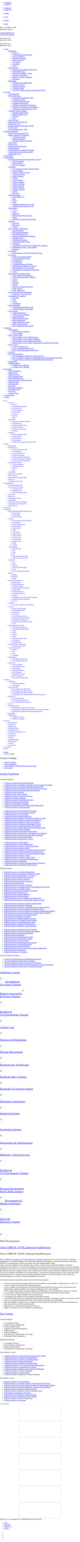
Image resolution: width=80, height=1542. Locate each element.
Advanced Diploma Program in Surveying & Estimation (22, 963)
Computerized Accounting (17, 296)
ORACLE (15, 223)
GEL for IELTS (17, 163)
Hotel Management (18, 320)
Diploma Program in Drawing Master (16, 896)
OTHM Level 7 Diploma (20, 367)
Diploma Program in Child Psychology (17, 879)
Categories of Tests (18, 99)
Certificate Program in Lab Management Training (20, 811)
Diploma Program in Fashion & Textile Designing (20, 915)
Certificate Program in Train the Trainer (17, 855)
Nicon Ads (11, 391)
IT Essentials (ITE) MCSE (21, 258)
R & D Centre (13, 128)
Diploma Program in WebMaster (15, 950)
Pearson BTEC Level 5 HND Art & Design (26, 341)
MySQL (15, 227)
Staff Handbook (13, 148)
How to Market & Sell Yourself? (23, 326)
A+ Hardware (17, 262)
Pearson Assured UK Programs (18, 135)
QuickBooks (16, 303)
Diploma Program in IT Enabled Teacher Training (20, 920)
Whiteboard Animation (20, 240)
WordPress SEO (17, 238)
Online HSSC (13, 361)
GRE (14, 202)
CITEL (14, 272)
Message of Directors (19, 58)
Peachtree (15, 298)
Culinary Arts (7, 1027)
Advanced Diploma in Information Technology (19, 961)
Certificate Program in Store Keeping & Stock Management (23, 852)
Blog (5, 1523)
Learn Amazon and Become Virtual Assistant (27, 253)
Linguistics (12, 167)
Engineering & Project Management (20, 292)
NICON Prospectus (14, 371)
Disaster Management (11, 1051)
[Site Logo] (7, 33)
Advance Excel (17, 260)
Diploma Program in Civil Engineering (17, 1381)
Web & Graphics (18, 230)
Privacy (6, 1528)
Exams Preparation (14, 195)
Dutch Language (18, 176)
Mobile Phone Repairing (20, 318)
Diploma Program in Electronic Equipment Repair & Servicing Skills (26, 907)
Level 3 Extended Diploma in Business (25, 350)
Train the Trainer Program (20, 101)
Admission (7, 2)
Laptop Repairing (18, 316)
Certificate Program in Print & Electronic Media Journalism (23, 835)
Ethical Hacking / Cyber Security (23, 268)
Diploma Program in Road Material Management (20, 943)
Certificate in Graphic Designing (15, 798)
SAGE (14, 302)
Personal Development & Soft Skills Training (12, 1190)
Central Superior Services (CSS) (23, 206)
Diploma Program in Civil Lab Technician (18, 885)
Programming (12, 208)
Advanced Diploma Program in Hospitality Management (22, 959)
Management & (8, 1142)
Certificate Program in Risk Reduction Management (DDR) (23, 787)
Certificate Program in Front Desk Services (18, 796)
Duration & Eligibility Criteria (22, 73)
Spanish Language (18, 189)
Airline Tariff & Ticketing (20, 315)
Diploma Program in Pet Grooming (15, 952)
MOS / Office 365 (18, 290)
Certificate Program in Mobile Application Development (22, 820)
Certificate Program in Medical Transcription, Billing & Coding (25, 818)
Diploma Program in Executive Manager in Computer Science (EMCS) (27, 913)
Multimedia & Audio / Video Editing (24, 247)
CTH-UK (11, 352)
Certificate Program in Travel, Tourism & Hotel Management (24, 1365)
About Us (15, 53)
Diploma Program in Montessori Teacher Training (20, 929)
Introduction (12, 51)
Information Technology (13, 1101)
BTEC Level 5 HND (15, 335)
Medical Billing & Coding (21, 322)
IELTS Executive (18, 161)
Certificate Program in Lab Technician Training (19, 813)
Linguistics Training (10, 1129)
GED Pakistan (13, 330)
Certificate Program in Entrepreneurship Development (22, 790)
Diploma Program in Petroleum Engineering (18, 933)
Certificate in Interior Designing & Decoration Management (23, 805)
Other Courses (13, 311)
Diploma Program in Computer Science (17, 889)
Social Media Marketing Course (22, 307)
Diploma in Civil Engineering (14, 883)
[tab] (10, 762)
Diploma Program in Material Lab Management (19, 924)
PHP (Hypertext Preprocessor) (22, 215)
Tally (14, 300)
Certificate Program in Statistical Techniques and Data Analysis (25, 850)
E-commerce (12, 251)
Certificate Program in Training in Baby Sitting (19, 857)
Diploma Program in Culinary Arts (15, 892)
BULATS (15, 193)
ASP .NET (16, 214)
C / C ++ (15, 210)
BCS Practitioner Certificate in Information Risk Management (32, 360)
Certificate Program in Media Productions (17, 816)
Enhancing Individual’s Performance (24, 105)
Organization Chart (18, 71)
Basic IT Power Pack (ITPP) (21, 257)
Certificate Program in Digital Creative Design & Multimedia (24, 1369)
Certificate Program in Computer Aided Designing (20, 1358)
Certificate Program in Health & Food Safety (19, 800)
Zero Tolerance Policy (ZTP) (17, 129)
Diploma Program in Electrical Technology (18, 905)
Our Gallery (16, 62)
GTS (14, 118)
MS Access (16, 225)
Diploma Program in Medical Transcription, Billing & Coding (24, 900)
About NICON (13, 68)
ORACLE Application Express (22, 287)
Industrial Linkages (18, 86)
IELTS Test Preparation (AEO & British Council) (24, 159)
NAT (14, 199)
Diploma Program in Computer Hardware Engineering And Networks (27, 1383)
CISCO (15, 285)
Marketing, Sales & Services (15, 1154)
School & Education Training (10, 1220)
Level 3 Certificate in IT (20, 346)
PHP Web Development (20, 232)
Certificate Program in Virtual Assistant (17, 807)
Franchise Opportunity (19, 75)
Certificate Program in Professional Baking (18, 837)
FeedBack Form (13, 382)
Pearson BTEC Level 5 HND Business (25, 337)
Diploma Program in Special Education (17, 946)
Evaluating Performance (20, 103)
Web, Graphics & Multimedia (18, 229)
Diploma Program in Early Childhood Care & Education (22, 898)
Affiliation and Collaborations (22, 83)
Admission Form (13, 374)
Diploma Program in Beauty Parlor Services (18, 877)
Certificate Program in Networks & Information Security (22, 824)
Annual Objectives (18, 56)
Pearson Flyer (12, 144)
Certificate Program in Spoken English (16, 848)
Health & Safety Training (13, 1076)
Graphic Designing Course (21, 242)
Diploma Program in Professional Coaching (18, 937)
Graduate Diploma (6, 1319)
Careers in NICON (18, 85)
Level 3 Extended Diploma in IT (23, 348)
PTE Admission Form (15, 376)
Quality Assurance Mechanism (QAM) (21, 126)
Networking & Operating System (19, 273)
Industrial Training (10, 1113)
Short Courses (8, 157)
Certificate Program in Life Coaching (16, 814)
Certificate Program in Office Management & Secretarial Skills (24, 828)
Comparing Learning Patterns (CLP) (24, 109)
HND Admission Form (15, 378)
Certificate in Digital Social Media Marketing (19, 783)
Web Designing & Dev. (20, 234)
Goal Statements (13, 94)
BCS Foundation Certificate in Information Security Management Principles (37, 358)
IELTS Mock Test (18, 197)
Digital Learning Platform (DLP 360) (24, 70)
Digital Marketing (14, 305)
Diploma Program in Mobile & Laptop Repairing (20, 926)
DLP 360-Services (14, 96)
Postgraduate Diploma (7, 1339)
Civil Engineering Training (14, 1014)
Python (14, 217)
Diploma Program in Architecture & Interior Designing (22, 874)
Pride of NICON (18, 60)
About (6, 49)
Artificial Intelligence (19, 313)
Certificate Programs (19, 137)
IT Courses (12, 255)
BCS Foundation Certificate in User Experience (28, 356)
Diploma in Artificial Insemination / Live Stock (19, 876)
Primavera (15, 249)
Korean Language (18, 187)
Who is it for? (12, 143)
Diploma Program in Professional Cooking (18, 939)
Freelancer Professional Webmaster (24, 236)
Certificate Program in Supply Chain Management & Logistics (24, 854)
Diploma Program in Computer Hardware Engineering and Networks (27, 887)
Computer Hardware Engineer (22, 264)
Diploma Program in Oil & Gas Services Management (22, 931)
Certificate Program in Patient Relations (17, 829)
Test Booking (8, 156)
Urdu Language (17, 180)
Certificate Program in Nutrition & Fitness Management (22, 826)
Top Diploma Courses (7, 1378)
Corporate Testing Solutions (17, 111)
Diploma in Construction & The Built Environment (21, 891)
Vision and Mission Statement (22, 55)
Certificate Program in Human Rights (16, 802)
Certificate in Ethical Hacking (14, 792)
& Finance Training (10, 996)
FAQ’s (14, 66)
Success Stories (17, 333)
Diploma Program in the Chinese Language (18, 881)
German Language (18, 174)
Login (6, 17)
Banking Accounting (11, 993)
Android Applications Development (24, 219)
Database (11, 221)
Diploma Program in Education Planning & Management (23, 903)
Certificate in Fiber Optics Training (15, 794)
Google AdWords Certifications (22, 309)
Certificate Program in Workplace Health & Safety (20, 865)
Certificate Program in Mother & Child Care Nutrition (21, 822)
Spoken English (17, 171)
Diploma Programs (18, 139)
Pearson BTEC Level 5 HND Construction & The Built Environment (35, 343)
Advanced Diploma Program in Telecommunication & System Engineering (28, 965)
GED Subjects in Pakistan (21, 331)
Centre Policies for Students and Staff (20, 152)
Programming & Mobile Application (11, 1202)
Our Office (16, 64)
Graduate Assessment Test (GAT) (23, 204)
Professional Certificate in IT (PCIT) (24, 266)
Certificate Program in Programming (16, 842)
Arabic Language (18, 182)
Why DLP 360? (13, 120)
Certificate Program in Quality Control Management (21, 846)
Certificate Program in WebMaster (15, 861)
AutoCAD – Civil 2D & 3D (21, 294)
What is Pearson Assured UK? (18, 133)
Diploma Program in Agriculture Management (19, 872)
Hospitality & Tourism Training (16, 1088)
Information (12, 81)
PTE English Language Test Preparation (25, 169)
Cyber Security (17, 288)
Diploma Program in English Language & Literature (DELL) (24, 909)
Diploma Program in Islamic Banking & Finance (20, 918)
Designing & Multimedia (13, 1039)
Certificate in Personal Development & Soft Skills (20, 831)
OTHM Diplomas (14, 363)
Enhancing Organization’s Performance (25, 107)
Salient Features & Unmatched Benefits (21, 150)
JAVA (14, 212)
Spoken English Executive (21, 172)
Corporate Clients (18, 88)
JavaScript (15, 244)
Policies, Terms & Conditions (22, 77)
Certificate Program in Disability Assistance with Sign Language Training (28, 785)
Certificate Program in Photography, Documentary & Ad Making (25, 833)
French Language (18, 186)
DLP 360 (7, 92)
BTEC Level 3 (13, 345)
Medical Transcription (19, 324)
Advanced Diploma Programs (22, 141)
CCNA (14, 279)
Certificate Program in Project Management (18, 844)
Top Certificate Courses (8, 1352)
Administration (25, 1142)
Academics (7, 328)
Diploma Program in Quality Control (16, 941)
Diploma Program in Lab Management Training (20, 922)
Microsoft (15, 283)
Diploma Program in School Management (18, 944)
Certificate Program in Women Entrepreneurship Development (24, 863)
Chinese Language (18, 184)
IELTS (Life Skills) (18, 165)
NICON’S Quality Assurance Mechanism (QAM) (28, 90)
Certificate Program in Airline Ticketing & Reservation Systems (25, 1356)
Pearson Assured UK (11, 131)
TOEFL (15, 178)
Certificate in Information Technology (16, 803)
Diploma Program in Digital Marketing (17, 894)
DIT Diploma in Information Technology (25, 270)
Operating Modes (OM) (20, 113)
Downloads (8, 369)
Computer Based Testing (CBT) (23, 98)
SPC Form (11, 386)
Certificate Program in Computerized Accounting (20, 1367)
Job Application (13, 384)
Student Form (12, 373)
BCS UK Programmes (15, 354)
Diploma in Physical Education (14, 935)
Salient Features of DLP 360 (17, 122)
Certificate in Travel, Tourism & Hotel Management (21, 859)
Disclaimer (16, 79)
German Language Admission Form (20, 380)
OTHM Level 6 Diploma (20, 365)
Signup (6, 13)
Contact (6, 397)
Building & (6, 1011)
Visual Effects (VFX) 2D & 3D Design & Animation (29, 245)
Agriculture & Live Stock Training (10, 983)
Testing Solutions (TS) (19, 114)
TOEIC (15, 191)
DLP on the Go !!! (14, 124)
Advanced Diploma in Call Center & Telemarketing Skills (23, 966)
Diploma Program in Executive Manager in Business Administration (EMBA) (29, 911)
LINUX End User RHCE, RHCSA (24, 277)
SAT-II (14, 201)
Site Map (7, 1524)
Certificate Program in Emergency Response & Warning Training (25, 788)
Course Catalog (13, 393)
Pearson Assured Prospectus (17, 146)
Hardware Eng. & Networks (14, 1064)
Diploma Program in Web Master (15, 1400)
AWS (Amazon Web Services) (22, 275)
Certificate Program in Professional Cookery (18, 839)
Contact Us (8, 4)
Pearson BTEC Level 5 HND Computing (26, 339)
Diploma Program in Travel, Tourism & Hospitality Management (25, 948)
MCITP (15, 281)
